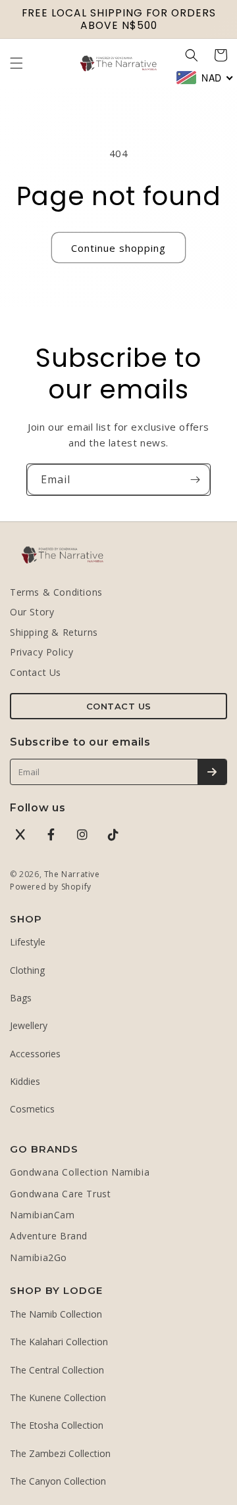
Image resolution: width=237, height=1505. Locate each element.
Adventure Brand (49, 1236)
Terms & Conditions (56, 592)
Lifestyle (27, 942)
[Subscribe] (194, 479)
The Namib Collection (56, 1314)
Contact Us (35, 672)
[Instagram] (82, 834)
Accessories (35, 1053)
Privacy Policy (41, 652)
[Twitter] (20, 834)
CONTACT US (118, 706)
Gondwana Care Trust (60, 1193)
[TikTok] (113, 834)
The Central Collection (57, 1370)
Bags (21, 997)
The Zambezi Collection (60, 1453)
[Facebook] (51, 834)
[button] (16, 63)
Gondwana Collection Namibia (79, 1172)
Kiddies (25, 1081)
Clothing (27, 970)
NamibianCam (42, 1214)
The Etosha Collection (56, 1425)
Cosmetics (32, 1109)
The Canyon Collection (58, 1481)
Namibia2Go (38, 1257)
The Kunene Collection (58, 1397)
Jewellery (28, 1025)
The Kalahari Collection (59, 1341)
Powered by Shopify (51, 886)
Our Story (32, 612)
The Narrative (72, 874)
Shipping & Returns (54, 632)
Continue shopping (118, 247)
